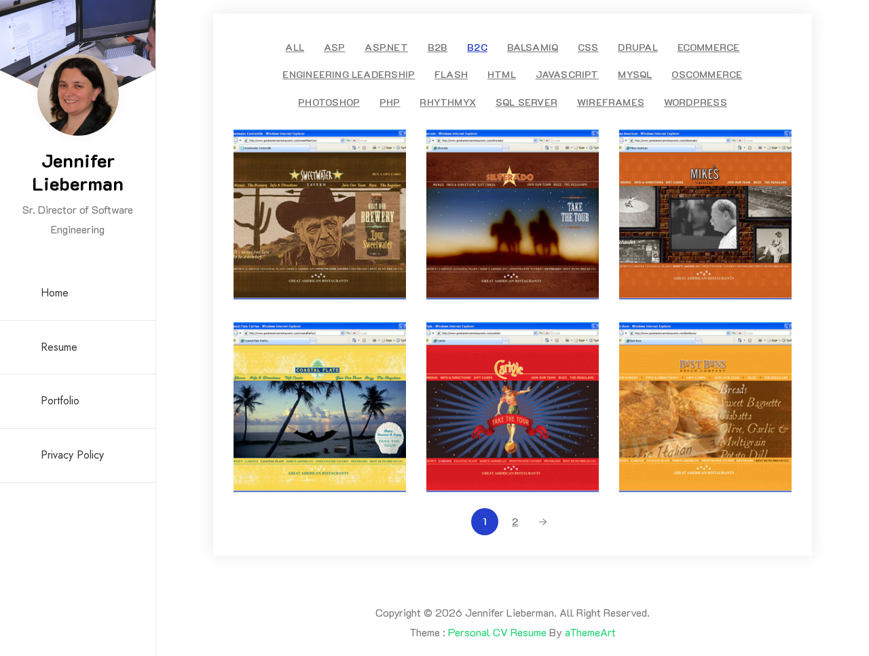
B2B (438, 47)
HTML (501, 74)
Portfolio (60, 400)
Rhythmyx (448, 102)
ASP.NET (386, 47)
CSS (588, 47)
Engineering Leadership (348, 74)
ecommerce (709, 47)
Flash (451, 74)
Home (55, 293)
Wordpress (695, 102)
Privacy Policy (72, 455)
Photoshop (329, 102)
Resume (59, 347)
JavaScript (567, 74)
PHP (390, 102)
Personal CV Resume (497, 632)
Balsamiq (533, 47)
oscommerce (706, 74)
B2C (477, 47)
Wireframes (610, 102)
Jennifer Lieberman (78, 171)
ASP (335, 47)
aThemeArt (590, 632)
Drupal (637, 47)
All (294, 47)
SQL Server (526, 102)
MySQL (635, 74)
